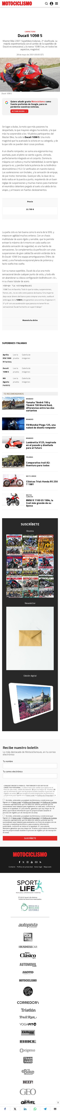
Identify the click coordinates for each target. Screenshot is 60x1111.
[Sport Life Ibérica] (30, 886)
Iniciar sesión (51, 3)
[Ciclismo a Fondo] (28, 1033)
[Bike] (28, 1042)
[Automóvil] (28, 965)
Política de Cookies (50, 802)
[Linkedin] (25, 1109)
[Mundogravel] (28, 1102)
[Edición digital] (30, 703)
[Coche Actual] (28, 937)
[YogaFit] (28, 1024)
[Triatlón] (28, 1010)
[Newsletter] (30, 638)
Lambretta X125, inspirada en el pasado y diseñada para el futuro (41, 445)
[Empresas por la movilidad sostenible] (30, 907)
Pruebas (29, 457)
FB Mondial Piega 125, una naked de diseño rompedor (41, 426)
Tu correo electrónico (13, 771)
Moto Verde (31, 476)
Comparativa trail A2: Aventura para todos (38, 464)
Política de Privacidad (45, 795)
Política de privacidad (25, 866)
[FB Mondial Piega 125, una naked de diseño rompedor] (13, 423)
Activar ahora (18, 111)
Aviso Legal (30, 795)
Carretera (30, 31)
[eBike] (28, 1071)
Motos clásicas (29, 496)
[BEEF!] (28, 1082)
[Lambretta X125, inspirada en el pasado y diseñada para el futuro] (13, 442)
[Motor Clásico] (28, 955)
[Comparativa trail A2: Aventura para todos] (13, 461)
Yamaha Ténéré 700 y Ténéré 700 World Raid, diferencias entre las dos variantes (40, 406)
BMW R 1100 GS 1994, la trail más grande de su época (39, 503)
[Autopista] (28, 925)
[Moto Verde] (28, 973)
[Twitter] (15, 1109)
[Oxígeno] (28, 1050)
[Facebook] (5, 1109)
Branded (29, 398)
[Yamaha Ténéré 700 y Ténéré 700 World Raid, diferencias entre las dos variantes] (13, 403)
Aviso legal (38, 866)
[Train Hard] (28, 1060)
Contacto (12, 866)
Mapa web (47, 866)
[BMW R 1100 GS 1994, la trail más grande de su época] (13, 499)
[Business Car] (28, 947)
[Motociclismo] (17, 3)
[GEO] (28, 1092)
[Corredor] (27, 1002)
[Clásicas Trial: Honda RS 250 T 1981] (13, 480)
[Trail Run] (28, 1017)
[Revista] (30, 566)
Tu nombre (8, 761)
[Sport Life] (27, 991)
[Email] (55, 1109)
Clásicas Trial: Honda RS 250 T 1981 (42, 483)
